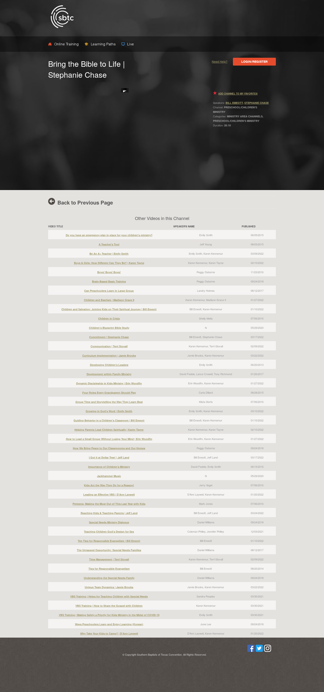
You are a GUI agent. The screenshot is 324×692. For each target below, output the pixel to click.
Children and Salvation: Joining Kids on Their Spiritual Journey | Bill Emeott (109, 309)
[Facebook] (251, 651)
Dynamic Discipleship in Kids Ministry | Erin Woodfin (109, 383)
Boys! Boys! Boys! (109, 272)
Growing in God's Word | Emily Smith (109, 411)
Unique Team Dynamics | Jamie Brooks (109, 587)
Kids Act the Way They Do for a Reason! (109, 485)
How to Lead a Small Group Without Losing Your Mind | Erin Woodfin (109, 439)
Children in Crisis (109, 318)
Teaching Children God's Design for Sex (109, 531)
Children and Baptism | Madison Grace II (109, 300)
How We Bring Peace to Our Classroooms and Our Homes (109, 448)
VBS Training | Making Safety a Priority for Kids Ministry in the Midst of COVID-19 (109, 615)
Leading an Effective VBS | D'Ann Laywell (109, 494)
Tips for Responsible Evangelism (109, 568)
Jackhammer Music (109, 476)
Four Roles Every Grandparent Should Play (109, 392)
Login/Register (254, 61)
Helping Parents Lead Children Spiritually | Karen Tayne (108, 429)
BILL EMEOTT (234, 103)
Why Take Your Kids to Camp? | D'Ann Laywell (109, 633)
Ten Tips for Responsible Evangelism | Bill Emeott (109, 541)
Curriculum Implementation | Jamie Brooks (109, 355)
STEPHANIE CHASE (256, 103)
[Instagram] (267, 651)
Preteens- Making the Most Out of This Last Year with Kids (109, 504)
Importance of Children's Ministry (109, 466)
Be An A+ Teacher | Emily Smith (109, 253)
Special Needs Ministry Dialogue (109, 522)
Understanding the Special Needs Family (109, 578)
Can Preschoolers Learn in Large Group (109, 290)
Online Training (66, 44)
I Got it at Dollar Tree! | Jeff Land (109, 457)
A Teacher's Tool (109, 244)
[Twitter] (259, 651)
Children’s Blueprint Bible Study (109, 327)
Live (130, 44)
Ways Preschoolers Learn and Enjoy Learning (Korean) (109, 624)
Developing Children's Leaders (109, 365)
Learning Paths (103, 44)
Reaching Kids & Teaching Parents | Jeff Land (109, 513)
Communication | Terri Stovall (109, 346)
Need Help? (219, 61)
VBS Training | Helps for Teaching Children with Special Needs (109, 596)
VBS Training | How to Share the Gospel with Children (109, 605)
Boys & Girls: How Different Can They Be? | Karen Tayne (109, 263)
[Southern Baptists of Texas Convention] (62, 32)
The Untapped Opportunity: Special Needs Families (109, 550)
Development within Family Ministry (109, 374)
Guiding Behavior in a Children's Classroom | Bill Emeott (109, 420)
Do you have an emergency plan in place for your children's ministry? (109, 235)
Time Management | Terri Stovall (109, 559)
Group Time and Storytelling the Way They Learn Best (109, 402)
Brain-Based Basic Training (109, 281)
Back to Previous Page (84, 202)
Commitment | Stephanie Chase (109, 337)
